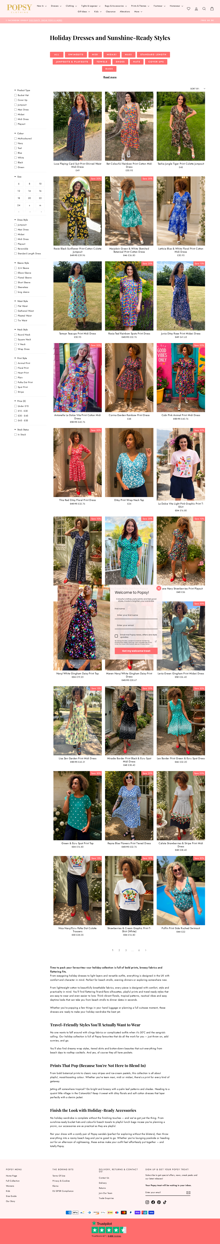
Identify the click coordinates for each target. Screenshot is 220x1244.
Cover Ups (156, 61)
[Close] (158, 588)
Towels (102, 61)
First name (120, 608)
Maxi (128, 54)
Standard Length (153, 54)
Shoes (120, 61)
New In (40, 5)
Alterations (125, 11)
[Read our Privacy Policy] (156, 641)
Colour (20, 133)
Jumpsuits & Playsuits (72, 61)
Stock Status (23, 429)
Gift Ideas (83, 11)
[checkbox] (29, 95)
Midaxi (112, 54)
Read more (110, 77)
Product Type (23, 90)
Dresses (55, 5)
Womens (10, 1185)
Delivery (103, 1182)
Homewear (175, 5)
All (56, 54)
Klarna (56, 1185)
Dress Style (22, 219)
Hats (136, 61)
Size (19, 176)
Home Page (11, 1175)
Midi (95, 54)
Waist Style (22, 301)
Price (21, 401)
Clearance (111, 11)
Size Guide (11, 1196)
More (137, 11)
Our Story (10, 1201)
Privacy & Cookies (61, 1180)
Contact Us (104, 1177)
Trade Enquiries (106, 1198)
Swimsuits (75, 54)
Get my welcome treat (136, 651)
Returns (102, 1187)
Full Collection (12, 1180)
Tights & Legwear (89, 5)
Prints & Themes (139, 5)
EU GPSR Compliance (63, 1190)
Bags (109, 68)
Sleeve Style (23, 263)
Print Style (22, 358)
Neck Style (22, 329)
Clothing (70, 5)
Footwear (158, 5)
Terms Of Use (59, 1175)
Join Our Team (105, 1193)
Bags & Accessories (114, 5)
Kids (96, 11)
